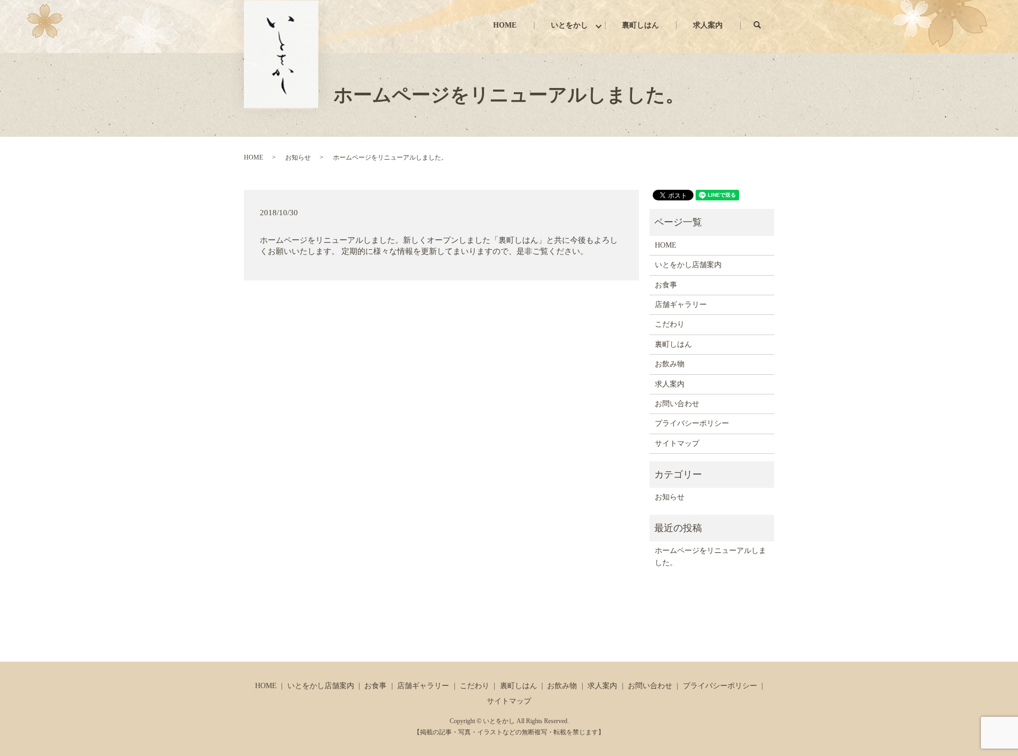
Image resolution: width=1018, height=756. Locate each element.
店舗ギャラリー (681, 305)
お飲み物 (669, 364)
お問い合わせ (677, 404)
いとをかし (569, 25)
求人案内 (708, 25)
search (765, 25)
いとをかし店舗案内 (688, 265)
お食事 (666, 285)
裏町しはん (640, 25)
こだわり (669, 324)
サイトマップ (677, 443)
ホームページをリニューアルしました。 (710, 556)
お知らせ (298, 157)
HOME (504, 25)
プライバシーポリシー (692, 423)
